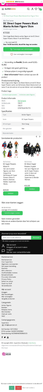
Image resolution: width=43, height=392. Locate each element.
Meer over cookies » (29, 388)
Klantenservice (7, 260)
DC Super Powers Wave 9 (9, 165)
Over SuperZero (7, 262)
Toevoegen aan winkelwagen (23, 49)
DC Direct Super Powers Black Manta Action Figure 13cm (21, 16)
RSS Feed (5, 348)
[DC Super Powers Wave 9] (11, 149)
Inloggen (4, 292)
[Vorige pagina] (36, 136)
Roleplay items (7, 310)
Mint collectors (7, 271)
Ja (11, 388)
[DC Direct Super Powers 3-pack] (32, 149)
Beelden (4, 308)
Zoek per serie (6, 314)
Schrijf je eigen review (10, 29)
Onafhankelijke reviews (9, 273)
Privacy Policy (6, 279)
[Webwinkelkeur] (6, 354)
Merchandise (6, 312)
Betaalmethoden (7, 275)
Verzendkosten (7, 286)
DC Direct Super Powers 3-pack (30, 165)
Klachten (5, 268)
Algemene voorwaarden (10, 264)
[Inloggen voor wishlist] (16, 155)
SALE (3, 316)
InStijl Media (32, 343)
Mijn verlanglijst (7, 297)
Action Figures (6, 305)
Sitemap (37, 345)
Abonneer (36, 238)
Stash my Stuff (7, 284)
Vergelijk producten (8, 299)
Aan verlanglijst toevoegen (23, 54)
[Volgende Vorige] (40, 136)
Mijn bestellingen (7, 294)
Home (4, 14)
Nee (18, 388)
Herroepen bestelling (9, 266)
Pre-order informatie (9, 277)
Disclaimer (30, 345)
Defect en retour (7, 281)
